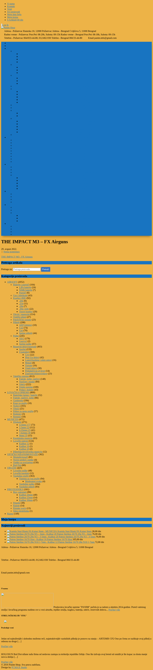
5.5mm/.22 (85, 180)
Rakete (82, 234)
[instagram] (1, 25)
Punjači (85, 83)
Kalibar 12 (24, 443)
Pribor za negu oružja (82, 153)
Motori (28, 362)
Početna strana (79, 43)
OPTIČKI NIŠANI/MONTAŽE (79, 191)
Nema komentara (11, 251)
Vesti (9, 9)
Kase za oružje (82, 161)
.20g (85, 91)
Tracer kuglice (85, 102)
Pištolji (82, 51)
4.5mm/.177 (85, 177)
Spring (85, 59)
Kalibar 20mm (26, 495)
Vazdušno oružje (82, 213)
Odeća (85, 126)
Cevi (27, 354)
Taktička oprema (82, 118)
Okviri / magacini (82, 105)
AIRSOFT (79, 48)
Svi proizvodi (13, 11)
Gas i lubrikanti (82, 86)
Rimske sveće (82, 231)
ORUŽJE (79, 204)
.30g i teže (24, 309)
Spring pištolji (25, 333)
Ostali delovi (31, 368)
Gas (85, 54)
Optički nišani (82, 107)
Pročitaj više (114, 609)
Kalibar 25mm (26, 497)
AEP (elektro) (85, 62)
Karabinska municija (82, 169)
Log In (5, 25)
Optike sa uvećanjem (82, 199)
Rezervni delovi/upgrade (82, 110)
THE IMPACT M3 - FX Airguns (17, 257)
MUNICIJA (79, 164)
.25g (85, 94)
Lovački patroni (82, 167)
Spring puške (85, 70)
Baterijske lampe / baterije (82, 140)
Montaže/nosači (82, 202)
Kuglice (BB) (82, 89)
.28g (85, 97)
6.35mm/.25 (85, 183)
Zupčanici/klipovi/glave (36, 373)
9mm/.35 (85, 188)
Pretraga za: (6, 269)
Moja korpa (12, 17)
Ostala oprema (85, 129)
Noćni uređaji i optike (82, 194)
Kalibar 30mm (26, 500)
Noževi (82, 148)
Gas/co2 (85, 72)
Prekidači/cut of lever (35, 371)
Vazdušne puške (85, 215)
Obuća (82, 151)
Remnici (83, 159)
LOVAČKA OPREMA (79, 137)
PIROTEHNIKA (79, 223)
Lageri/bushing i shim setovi (38, 360)
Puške (82, 64)
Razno (10, 513)
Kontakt (11, 6)
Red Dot (82, 196)
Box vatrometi (82, 226)
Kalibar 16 (24, 446)
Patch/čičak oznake (83, 134)
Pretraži (45, 269)
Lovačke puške (82, 207)
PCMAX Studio (19, 667)
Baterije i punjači (83, 75)
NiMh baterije (85, 78)
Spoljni (85, 113)
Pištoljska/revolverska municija (82, 172)
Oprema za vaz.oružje (85, 221)
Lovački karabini (83, 210)
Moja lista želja (14, 14)
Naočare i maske (85, 124)
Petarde (82, 229)
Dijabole (82, 175)
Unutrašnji (85, 116)
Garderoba (83, 145)
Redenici (82, 156)
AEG (85, 67)
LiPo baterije (85, 80)
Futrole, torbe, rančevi (85, 121)
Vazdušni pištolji (85, 218)
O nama (11, 3)
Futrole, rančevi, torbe (82, 142)
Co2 (86, 56)
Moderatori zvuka (33, 481)
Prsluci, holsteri (85, 132)
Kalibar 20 (24, 449)
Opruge (28, 365)
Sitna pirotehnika (21, 511)
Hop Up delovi (32, 357)
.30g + (85, 99)
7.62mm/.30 (85, 186)
